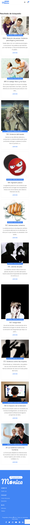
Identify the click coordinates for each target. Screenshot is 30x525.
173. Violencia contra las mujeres (15, 361)
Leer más (15, 52)
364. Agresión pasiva (15, 183)
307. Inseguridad (15, 322)
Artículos (3, 508)
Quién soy (4, 491)
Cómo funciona (5, 498)
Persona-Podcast (18, 179)
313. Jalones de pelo (15, 267)
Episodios (10, 35)
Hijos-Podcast (18, 78)
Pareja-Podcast (18, 35)
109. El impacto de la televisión (15, 406)
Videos (3, 511)
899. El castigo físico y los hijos (15, 81)
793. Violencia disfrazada (15, 134)
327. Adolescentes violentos (15, 225)
